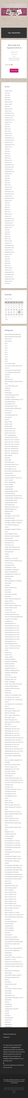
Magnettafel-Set (9, 708)
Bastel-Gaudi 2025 (10, 430)
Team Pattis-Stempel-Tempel (13, 988)
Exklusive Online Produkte (12, 536)
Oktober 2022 (9, 169)
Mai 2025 (7, 106)
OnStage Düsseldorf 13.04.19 (13, 789)
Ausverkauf (8, 413)
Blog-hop (7, 457)
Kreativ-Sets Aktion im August (13, 684)
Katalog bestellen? (10, 659)
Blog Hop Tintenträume (11, 446)
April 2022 (7, 182)
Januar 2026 (8, 104)
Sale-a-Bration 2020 (10, 894)
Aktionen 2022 (9, 379)
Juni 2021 (7, 205)
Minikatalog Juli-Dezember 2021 (14, 749)
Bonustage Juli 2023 (10, 466)
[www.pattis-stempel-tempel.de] (14, 11)
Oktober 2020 (9, 223)
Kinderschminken (9, 663)
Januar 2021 (8, 216)
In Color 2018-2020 (10, 612)
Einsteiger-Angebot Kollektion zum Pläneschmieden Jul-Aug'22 (13, 525)
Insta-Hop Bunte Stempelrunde (14, 616)
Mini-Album (8, 724)
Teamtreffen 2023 (10, 995)
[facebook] (5, 1088)
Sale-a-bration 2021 (10, 897)
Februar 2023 (8, 160)
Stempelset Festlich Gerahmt (13, 975)
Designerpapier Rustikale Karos (13, 498)
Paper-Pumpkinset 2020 (12, 818)
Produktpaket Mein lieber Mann (13, 870)
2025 (6, 359)
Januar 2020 (8, 243)
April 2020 (7, 236)
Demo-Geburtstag (10, 482)
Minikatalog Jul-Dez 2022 (12, 744)
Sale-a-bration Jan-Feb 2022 (13, 905)
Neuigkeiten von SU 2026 (12, 769)
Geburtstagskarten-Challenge (13, 581)
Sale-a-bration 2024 (10, 901)
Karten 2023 (8, 652)
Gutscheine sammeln (11, 594)
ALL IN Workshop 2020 (11, 386)
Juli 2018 (7, 283)
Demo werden (9, 480)
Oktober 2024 (9, 117)
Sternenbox (8, 982)
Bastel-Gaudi (8, 424)
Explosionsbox (9, 538)
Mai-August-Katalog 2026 (12, 711)
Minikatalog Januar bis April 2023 (14, 737)
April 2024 (7, 129)
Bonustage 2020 (9, 462)
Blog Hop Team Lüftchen (12, 439)
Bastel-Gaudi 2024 (10, 428)
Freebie (7, 554)
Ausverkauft (8, 417)
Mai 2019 (7, 261)
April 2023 (7, 156)
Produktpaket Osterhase (12, 872)
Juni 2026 (7, 95)
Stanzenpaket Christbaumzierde (14, 941)
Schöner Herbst (9, 923)
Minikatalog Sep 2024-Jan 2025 (14, 751)
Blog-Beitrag (16, 58)
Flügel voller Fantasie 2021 (12, 547)
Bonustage (8, 460)
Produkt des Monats (10, 834)
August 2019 (8, 254)
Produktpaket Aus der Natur (13, 845)
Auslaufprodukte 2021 (11, 406)
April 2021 (7, 209)
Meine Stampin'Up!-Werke (12, 722)
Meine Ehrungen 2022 (11, 720)
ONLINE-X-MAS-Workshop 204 (14, 782)
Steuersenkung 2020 (10, 984)
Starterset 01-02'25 (10, 959)
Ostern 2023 (8, 800)
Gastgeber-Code (9, 565)
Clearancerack (9, 473)
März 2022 (8, 185)
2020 (6, 345)
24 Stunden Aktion (10, 363)
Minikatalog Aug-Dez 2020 (12, 728)
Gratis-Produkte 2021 (11, 587)
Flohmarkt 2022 (9, 545)
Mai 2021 (7, 207)
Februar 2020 (8, 241)
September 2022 (9, 171)
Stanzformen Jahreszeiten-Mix (13, 948)
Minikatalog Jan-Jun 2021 (12, 731)
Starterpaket (8, 953)
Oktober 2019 (9, 250)
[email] (22, 1088)
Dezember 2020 (9, 218)
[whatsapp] (19, 1088)
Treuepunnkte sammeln (11, 1009)
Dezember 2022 (9, 164)
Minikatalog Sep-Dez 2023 (12, 753)
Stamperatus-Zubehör (11, 937)
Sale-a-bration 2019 (10, 892)
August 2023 (8, 147)
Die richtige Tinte (9, 504)
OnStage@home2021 (11, 796)
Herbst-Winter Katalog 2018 (13, 599)
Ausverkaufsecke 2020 (11, 415)
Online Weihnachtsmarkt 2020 (13, 778)
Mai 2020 (7, 234)
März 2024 (8, 131)
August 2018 (8, 281)
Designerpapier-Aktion (11, 500)
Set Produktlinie (9, 928)
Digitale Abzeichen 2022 (12, 507)
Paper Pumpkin (9, 802)
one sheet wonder (10, 771)
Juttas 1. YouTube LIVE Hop (12, 646)
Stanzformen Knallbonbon (12, 950)
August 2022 (8, 173)
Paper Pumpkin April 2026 (12, 805)
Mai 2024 (7, 126)
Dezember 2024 (9, 113)
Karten (6, 650)
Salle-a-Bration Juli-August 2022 (14, 914)
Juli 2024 (7, 124)
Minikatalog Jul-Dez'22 (11, 746)
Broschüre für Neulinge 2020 (13, 471)
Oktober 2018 (9, 277)
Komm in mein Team (11, 677)
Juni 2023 (7, 151)
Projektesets (8, 883)
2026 (6, 361)
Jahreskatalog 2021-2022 (12, 630)
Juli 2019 (7, 256)
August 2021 (8, 200)
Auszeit (7, 419)
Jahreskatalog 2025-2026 (12, 639)
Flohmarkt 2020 (9, 543)
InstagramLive (9, 621)
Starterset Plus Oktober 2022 (13, 961)
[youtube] (12, 1088)
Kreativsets (8, 690)
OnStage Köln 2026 (10, 791)
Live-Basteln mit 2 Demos (12, 697)
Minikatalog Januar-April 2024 (13, 740)
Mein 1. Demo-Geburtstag (12, 715)
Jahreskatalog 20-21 (10, 623)
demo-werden (9, 484)
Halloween (8, 596)
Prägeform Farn (9, 832)
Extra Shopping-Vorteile (11, 540)
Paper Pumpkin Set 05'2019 (12, 811)
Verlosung (7, 1022)
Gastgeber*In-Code (10, 567)
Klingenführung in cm (11, 668)
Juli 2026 (7, 93)
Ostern (7, 798)
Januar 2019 (8, 270)
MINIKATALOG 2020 (11, 726)
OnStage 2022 (9, 787)
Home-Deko (8, 610)
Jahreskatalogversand (11, 643)
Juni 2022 (7, 178)
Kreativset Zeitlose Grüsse (12, 688)
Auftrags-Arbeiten (10, 397)
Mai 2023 (7, 153)
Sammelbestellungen (11, 921)
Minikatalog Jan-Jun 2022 (12, 733)
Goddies (17, 59)
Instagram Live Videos (11, 619)
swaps (6, 986)
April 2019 (7, 263)
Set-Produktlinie (9, 930)
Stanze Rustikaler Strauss (12, 939)
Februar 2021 (8, 214)
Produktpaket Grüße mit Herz (13, 858)
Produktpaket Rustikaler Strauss (14, 876)
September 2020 (9, 225)
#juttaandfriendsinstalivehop (13, 334)
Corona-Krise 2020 (10, 475)
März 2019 (8, 265)
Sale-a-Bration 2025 (10, 903)
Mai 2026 (7, 97)
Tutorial (7, 1011)
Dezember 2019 (9, 245)
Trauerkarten (8, 1004)
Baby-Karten (8, 422)
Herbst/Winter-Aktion (11, 607)
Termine (7, 1002)
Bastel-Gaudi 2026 (10, 433)
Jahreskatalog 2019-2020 (12, 625)
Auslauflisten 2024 (10, 404)
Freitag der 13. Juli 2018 (11, 558)
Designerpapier (9, 486)
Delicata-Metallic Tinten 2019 (13, 478)
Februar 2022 (8, 187)
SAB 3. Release (9, 890)
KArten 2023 (8, 655)
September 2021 (9, 198)
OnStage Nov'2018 (10, 793)
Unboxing (7, 1015)
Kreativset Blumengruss (11, 686)
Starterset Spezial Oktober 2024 (14, 964)
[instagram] (15, 1088)
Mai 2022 (7, 180)
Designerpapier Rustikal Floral (13, 495)
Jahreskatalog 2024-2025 (12, 637)
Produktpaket (8, 838)
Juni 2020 (7, 232)
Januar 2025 (8, 111)
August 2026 (8, 90)
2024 (6, 357)
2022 (6, 352)
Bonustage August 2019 (12, 464)
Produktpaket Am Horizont (12, 840)
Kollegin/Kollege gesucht (12, 670)
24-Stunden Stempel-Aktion (13, 370)
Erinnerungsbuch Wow (11, 534)
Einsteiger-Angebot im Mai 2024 (14, 520)
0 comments (14, 54)
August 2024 (8, 122)
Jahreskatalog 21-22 (10, 641)
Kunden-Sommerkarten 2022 (13, 695)
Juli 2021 (7, 203)
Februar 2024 (8, 133)
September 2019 (9, 252)
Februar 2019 (8, 267)
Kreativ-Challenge (10, 681)
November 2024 (9, 115)
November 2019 (9, 247)
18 (8, 312)
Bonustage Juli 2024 (10, 469)
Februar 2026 (8, 102)
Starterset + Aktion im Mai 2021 (13, 957)
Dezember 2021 (9, 191)
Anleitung (7, 388)
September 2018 (9, 279)
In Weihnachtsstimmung (12, 614)
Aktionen (7, 374)
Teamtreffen (8, 991)
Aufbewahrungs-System (12, 395)
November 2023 (9, 140)
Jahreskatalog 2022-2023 (12, 632)
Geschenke (8, 583)
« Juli (6, 319)
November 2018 (9, 274)
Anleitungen (11, 58)
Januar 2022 (8, 189)
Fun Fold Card (9, 563)
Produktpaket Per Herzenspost (13, 874)
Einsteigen (8, 513)
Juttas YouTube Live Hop (12, 648)
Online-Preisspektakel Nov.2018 (14, 780)
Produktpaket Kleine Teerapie (13, 867)
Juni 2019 (7, 259)
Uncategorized (9, 1017)
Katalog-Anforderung (11, 661)
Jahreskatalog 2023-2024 (12, 634)
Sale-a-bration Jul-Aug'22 (12, 912)
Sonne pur (7, 932)
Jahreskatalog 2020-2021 (12, 628)
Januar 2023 (8, 162)
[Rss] (14, 1091)
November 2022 (9, 167)
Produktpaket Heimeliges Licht (13, 865)
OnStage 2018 (9, 784)
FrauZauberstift (9, 551)
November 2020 (9, 220)
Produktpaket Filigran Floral (12, 856)
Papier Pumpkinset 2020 (12, 820)
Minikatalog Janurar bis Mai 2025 (14, 742)
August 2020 (8, 227)
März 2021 (8, 211)
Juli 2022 (7, 176)
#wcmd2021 (8, 339)
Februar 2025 (8, 108)
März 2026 (8, 100)
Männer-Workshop (10, 713)
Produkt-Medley (9, 836)
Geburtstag (8, 578)
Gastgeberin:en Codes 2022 (13, 574)
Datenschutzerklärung (9, 1034)
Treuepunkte (8, 1006)
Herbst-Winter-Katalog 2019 (13, 605)
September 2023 (9, 144)
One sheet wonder (10, 773)
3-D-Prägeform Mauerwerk (12, 372)
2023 (6, 354)
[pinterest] (8, 1088)
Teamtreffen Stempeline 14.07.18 (14, 997)
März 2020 (8, 238)
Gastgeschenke (12, 59)
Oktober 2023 (9, 142)
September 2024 (9, 120)
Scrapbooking (9, 926)
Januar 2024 (8, 135)
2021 (6, 350)
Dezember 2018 (9, 272)
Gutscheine (8, 590)
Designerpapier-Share (11, 502)
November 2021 (9, 194)
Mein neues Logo (10, 717)
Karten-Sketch (9, 657)
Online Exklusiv (9, 776)
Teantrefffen (8, 1000)
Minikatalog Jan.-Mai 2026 (12, 735)
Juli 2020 (7, 229)
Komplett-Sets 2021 (10, 679)
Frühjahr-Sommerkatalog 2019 (13, 560)
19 (11, 312)
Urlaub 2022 (8, 1020)
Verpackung (8, 1024)
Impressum (6, 1037)
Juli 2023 (7, 149)
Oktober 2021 (8, 196)
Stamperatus (8, 935)
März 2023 (8, 158)
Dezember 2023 (9, 138)
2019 (6, 343)
